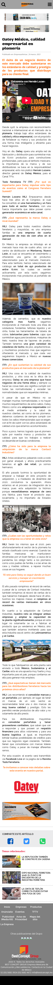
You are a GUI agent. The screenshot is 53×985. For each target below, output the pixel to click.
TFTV (35, 911)
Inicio (7, 907)
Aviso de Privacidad (21, 918)
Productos (36, 907)
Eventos (19, 911)
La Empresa (7, 924)
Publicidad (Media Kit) (7, 918)
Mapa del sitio (35, 918)
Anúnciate (7, 911)
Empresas (21, 907)
